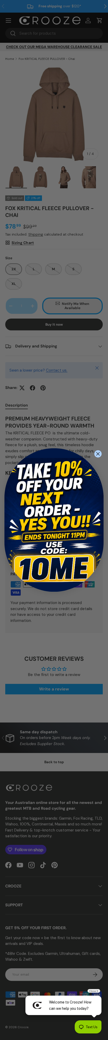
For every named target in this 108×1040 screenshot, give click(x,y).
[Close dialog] (98, 453)
